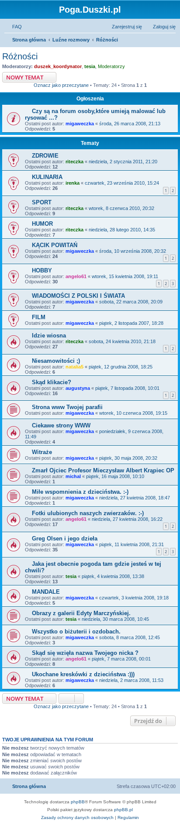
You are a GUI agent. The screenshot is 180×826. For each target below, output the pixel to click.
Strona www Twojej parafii (67, 407)
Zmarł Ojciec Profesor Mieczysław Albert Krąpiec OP (103, 470)
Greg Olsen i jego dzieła (64, 538)
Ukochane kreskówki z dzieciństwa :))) (83, 674)
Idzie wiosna (49, 335)
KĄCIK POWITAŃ (54, 245)
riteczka (74, 161)
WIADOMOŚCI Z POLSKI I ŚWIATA (78, 296)
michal (73, 476)
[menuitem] (13, 26)
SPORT (42, 202)
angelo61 (76, 276)
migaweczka (80, 123)
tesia (89, 66)
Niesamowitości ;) (56, 361)
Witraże (42, 452)
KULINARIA (47, 177)
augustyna (78, 388)
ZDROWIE (45, 155)
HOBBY (42, 270)
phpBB (78, 801)
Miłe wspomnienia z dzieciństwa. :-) (80, 492)
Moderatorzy (111, 66)
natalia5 (74, 366)
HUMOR (42, 223)
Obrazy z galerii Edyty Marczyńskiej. (81, 613)
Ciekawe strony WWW (61, 425)
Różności (20, 56)
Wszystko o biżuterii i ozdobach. (76, 631)
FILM (38, 317)
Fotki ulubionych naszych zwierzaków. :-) (88, 513)
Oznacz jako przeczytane (61, 85)
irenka (73, 183)
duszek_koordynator (58, 66)
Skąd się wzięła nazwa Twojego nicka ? (85, 653)
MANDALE (46, 592)
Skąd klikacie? (51, 382)
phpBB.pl (123, 809)
